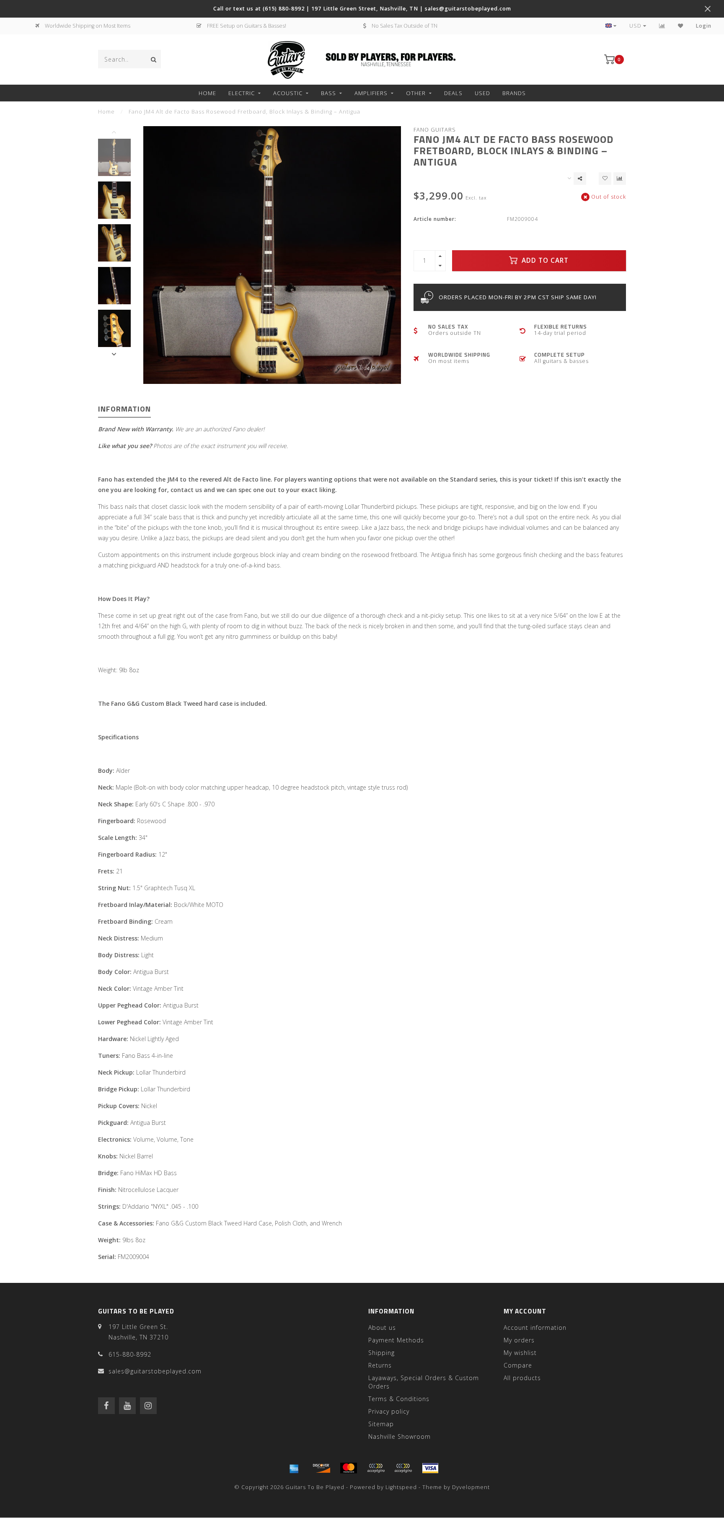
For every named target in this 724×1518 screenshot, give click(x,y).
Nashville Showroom (399, 1436)
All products (522, 1378)
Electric (241, 93)
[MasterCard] (348, 1468)
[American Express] (294, 1468)
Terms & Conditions (398, 1399)
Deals (453, 93)
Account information (535, 1327)
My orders (519, 1340)
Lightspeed (401, 1487)
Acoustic (288, 93)
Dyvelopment (471, 1487)
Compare (518, 1365)
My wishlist (520, 1353)
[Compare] (662, 25)
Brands (514, 93)
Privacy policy (388, 1411)
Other (416, 93)
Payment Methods (396, 1340)
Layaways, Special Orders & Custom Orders (423, 1382)
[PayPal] (375, 1468)
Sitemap (381, 1424)
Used (482, 93)
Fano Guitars (435, 129)
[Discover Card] (321, 1468)
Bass (328, 93)
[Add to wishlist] (605, 178)
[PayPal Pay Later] (403, 1468)
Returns (380, 1365)
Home (207, 93)
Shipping (381, 1353)
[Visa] (430, 1468)
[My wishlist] (680, 25)
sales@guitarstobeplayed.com (155, 1371)
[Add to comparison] (619, 178)
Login (703, 25)
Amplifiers (371, 93)
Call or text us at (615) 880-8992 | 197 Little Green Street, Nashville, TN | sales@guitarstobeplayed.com (362, 8)
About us (382, 1327)
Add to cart (544, 260)
